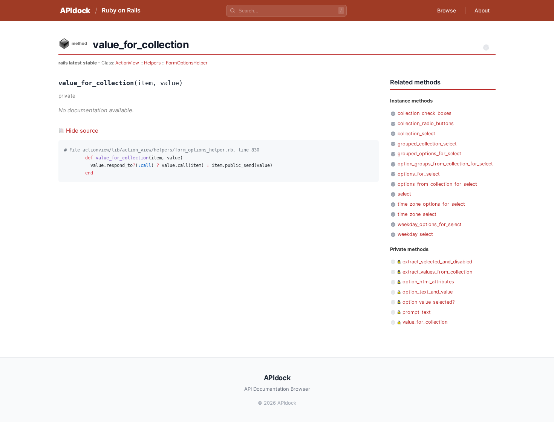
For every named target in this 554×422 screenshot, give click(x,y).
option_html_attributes (428, 281)
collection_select (416, 133)
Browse (446, 10)
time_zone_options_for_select (431, 204)
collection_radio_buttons (426, 123)
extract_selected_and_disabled (437, 262)
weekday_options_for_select (430, 224)
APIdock (75, 10)
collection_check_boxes (424, 113)
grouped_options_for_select (429, 153)
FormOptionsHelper (187, 63)
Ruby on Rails (121, 10)
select (404, 194)
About (482, 10)
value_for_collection (424, 322)
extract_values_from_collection (437, 272)
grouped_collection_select (427, 144)
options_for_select (419, 174)
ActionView (127, 63)
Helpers (152, 63)
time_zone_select (417, 214)
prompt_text (416, 312)
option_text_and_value (427, 292)
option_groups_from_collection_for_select (445, 164)
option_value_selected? (428, 302)
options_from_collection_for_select (437, 184)
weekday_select (415, 234)
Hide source (82, 130)
